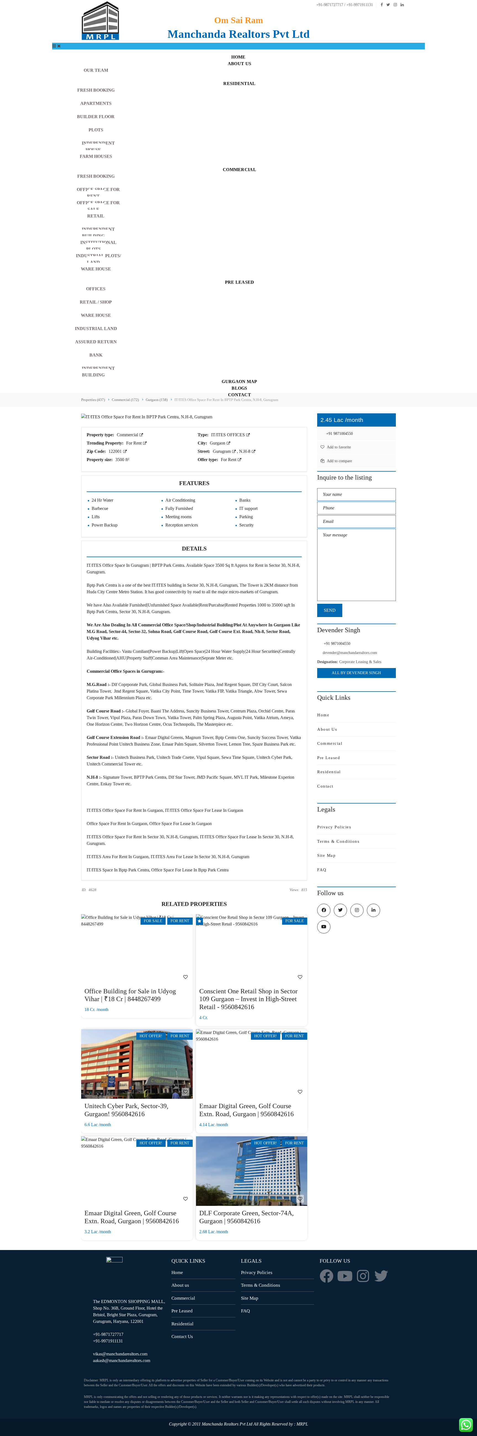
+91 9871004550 (339, 434)
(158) (157, 400)
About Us (327, 729)
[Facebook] (326, 1276)
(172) (125, 400)
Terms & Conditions (338, 841)
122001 (115, 451)
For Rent (134, 443)
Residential (329, 772)
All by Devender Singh (356, 673)
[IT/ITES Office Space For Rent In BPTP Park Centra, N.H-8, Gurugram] (146, 416)
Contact (325, 786)
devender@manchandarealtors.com (350, 653)
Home (323, 715)
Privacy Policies (334, 827)
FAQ (322, 870)
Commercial (128, 434)
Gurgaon (218, 443)
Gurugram (222, 451)
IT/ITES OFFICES (228, 434)
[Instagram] (363, 1276)
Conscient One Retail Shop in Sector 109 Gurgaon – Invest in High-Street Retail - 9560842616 (248, 999)
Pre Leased (328, 758)
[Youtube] (345, 1276)
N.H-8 (245, 451)
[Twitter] (381, 1276)
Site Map (326, 855)
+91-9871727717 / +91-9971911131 (344, 5)
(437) (93, 400)
